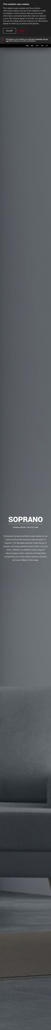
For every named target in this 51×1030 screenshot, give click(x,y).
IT (47, 45)
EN (27, 45)
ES (37, 45)
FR (42, 45)
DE (32, 45)
